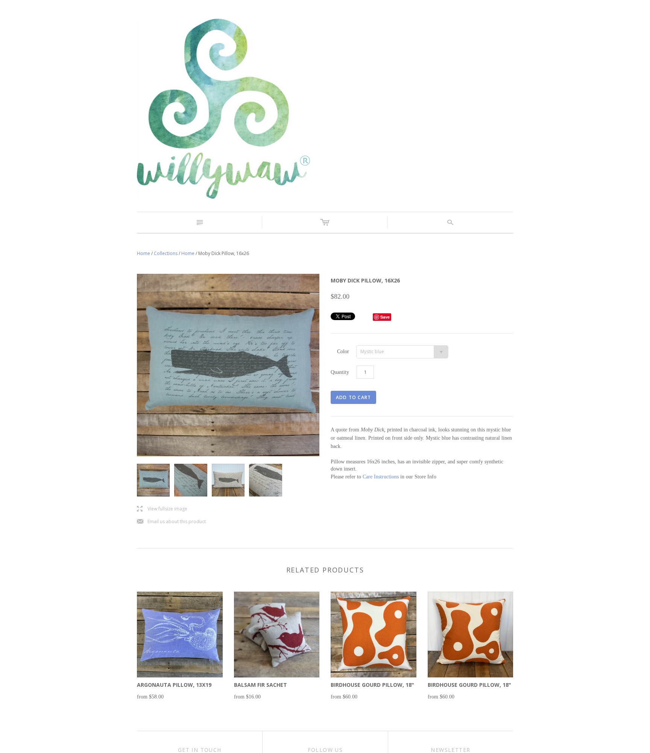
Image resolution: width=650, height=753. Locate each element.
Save (385, 317)
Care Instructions (381, 477)
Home (143, 253)
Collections (166, 253)
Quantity (340, 372)
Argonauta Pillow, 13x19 (174, 684)
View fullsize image (162, 509)
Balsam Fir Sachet (260, 684)
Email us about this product (171, 522)
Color (343, 351)
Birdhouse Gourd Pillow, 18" (372, 684)
